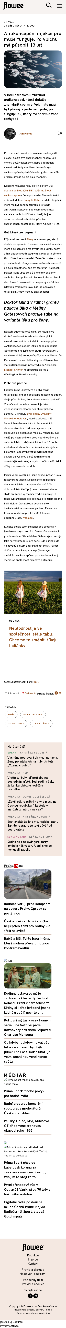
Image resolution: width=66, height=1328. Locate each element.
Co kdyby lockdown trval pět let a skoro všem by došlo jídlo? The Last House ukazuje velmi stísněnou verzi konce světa (27, 1052)
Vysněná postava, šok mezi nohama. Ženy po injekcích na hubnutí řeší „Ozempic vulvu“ (32, 761)
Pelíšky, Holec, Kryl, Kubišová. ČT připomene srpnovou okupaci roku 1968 (27, 1126)
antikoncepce (33, 714)
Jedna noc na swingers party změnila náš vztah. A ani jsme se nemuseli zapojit (29, 845)
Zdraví (12, 752)
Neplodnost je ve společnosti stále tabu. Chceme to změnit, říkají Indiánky (32, 636)
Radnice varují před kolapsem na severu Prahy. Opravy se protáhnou (27, 909)
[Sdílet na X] (60, 693)
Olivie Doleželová (36, 796)
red (25, 772)
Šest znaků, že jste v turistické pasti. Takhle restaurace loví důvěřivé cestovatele (32, 825)
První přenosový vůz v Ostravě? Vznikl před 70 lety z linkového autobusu (27, 1189)
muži (11, 714)
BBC (36, 682)
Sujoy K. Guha (32, 200)
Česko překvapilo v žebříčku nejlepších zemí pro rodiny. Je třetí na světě (27, 926)
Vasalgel (28, 518)
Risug (30, 239)
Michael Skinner (13, 369)
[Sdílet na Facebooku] (56, 694)
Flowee (16, 6)
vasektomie (16, 723)
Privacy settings (9, 1326)
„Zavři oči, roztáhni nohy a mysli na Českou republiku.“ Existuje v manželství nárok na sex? (32, 805)
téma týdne (41, 723)
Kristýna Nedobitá (34, 752)
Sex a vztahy (17, 836)
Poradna (13, 772)
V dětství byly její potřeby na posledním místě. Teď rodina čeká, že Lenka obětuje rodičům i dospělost (31, 783)
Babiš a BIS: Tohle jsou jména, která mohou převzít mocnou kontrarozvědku (27, 943)
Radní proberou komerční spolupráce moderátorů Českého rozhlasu (23, 1108)
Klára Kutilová (40, 836)
